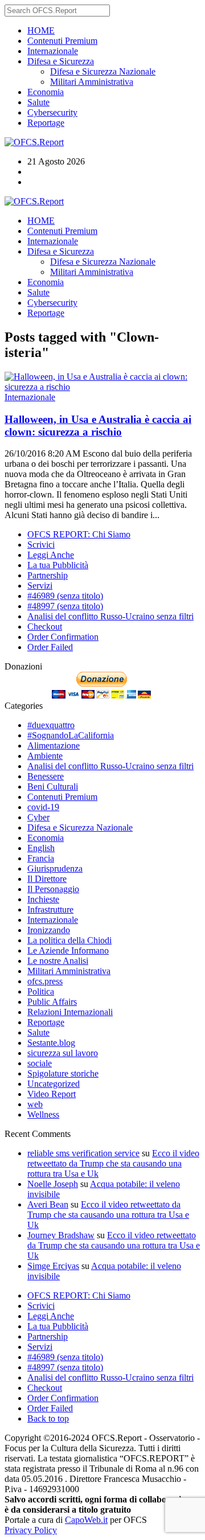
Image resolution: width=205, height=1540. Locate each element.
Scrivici (41, 544)
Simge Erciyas (53, 1266)
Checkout (44, 626)
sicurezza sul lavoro (62, 1053)
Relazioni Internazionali (70, 1012)
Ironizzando (48, 930)
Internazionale (52, 51)
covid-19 (43, 807)
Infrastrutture (50, 909)
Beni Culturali (52, 786)
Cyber (38, 817)
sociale (39, 1063)
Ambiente (45, 756)
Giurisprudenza (55, 868)
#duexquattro (51, 725)
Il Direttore (47, 879)
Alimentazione (53, 745)
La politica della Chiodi (69, 940)
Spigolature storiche (63, 1073)
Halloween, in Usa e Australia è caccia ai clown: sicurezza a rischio (98, 425)
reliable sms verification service (83, 1153)
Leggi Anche (50, 555)
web (35, 1104)
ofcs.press (45, 981)
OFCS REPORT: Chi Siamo (78, 534)
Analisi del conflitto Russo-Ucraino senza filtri (110, 616)
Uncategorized (53, 1084)
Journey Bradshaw (61, 1235)
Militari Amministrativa (91, 82)
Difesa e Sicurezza (60, 61)
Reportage (45, 123)
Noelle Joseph (52, 1184)
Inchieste (43, 899)
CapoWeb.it (86, 1520)
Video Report (51, 1094)
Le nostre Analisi (57, 961)
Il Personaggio (53, 889)
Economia (45, 92)
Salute (38, 102)
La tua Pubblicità (57, 565)
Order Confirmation (63, 637)
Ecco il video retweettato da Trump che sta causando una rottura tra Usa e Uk (113, 1163)
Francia (40, 858)
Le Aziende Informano (68, 950)
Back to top (48, 1418)
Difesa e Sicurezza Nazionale (102, 71)
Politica (40, 991)
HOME (41, 30)
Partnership (47, 575)
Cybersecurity (52, 112)
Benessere (45, 776)
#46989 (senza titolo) (65, 596)
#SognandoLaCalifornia (70, 735)
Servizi (39, 585)
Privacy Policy (31, 1530)
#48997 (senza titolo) (65, 606)
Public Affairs (52, 1002)
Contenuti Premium (62, 41)
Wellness (43, 1114)
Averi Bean (47, 1204)
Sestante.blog (51, 1043)
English (41, 848)
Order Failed (50, 647)
